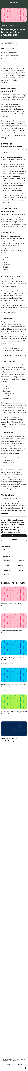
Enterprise (7, 570)
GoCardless (10, 42)
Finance (20, 565)
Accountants (20, 570)
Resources (4, 25)
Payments (7, 560)
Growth (12, 25)
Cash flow (21, 560)
